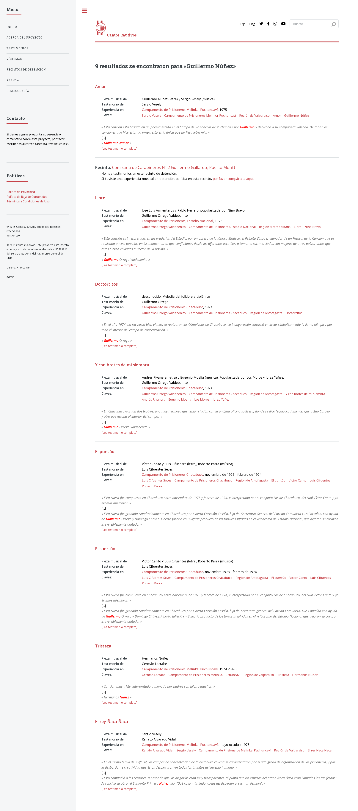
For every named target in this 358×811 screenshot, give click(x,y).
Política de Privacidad (21, 192)
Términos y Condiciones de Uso (28, 201)
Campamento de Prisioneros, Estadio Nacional (177, 221)
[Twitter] (261, 24)
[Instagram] (275, 24)
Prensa (13, 80)
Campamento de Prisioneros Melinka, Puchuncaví (180, 109)
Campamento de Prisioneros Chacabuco (172, 307)
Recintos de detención (26, 69)
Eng (252, 24)
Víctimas (14, 59)
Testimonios (18, 48)
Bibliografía (18, 91)
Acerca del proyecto (25, 37)
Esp (242, 24)
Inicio (12, 27)
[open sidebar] (84, 11)
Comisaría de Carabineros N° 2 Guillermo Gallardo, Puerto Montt (173, 167)
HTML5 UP (23, 267)
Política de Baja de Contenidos (27, 197)
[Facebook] (268, 24)
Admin (10, 277)
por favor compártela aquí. (233, 178)
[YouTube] (283, 24)
